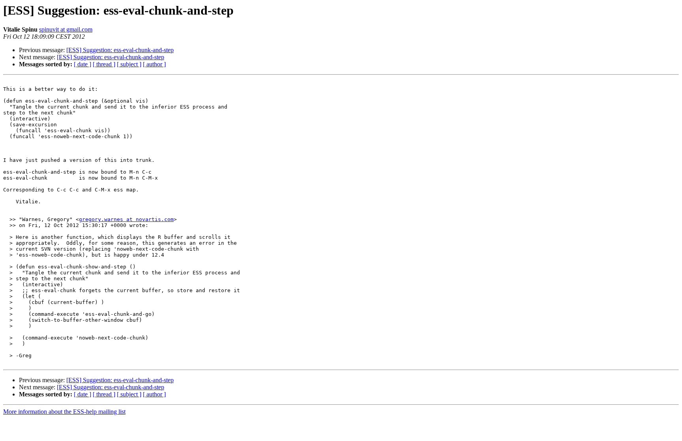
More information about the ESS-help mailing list (64, 411)
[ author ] (154, 64)
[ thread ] (104, 64)
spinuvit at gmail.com (65, 29)
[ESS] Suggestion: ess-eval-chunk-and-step (120, 50)
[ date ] (82, 64)
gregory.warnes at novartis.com (126, 219)
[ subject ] (129, 64)
